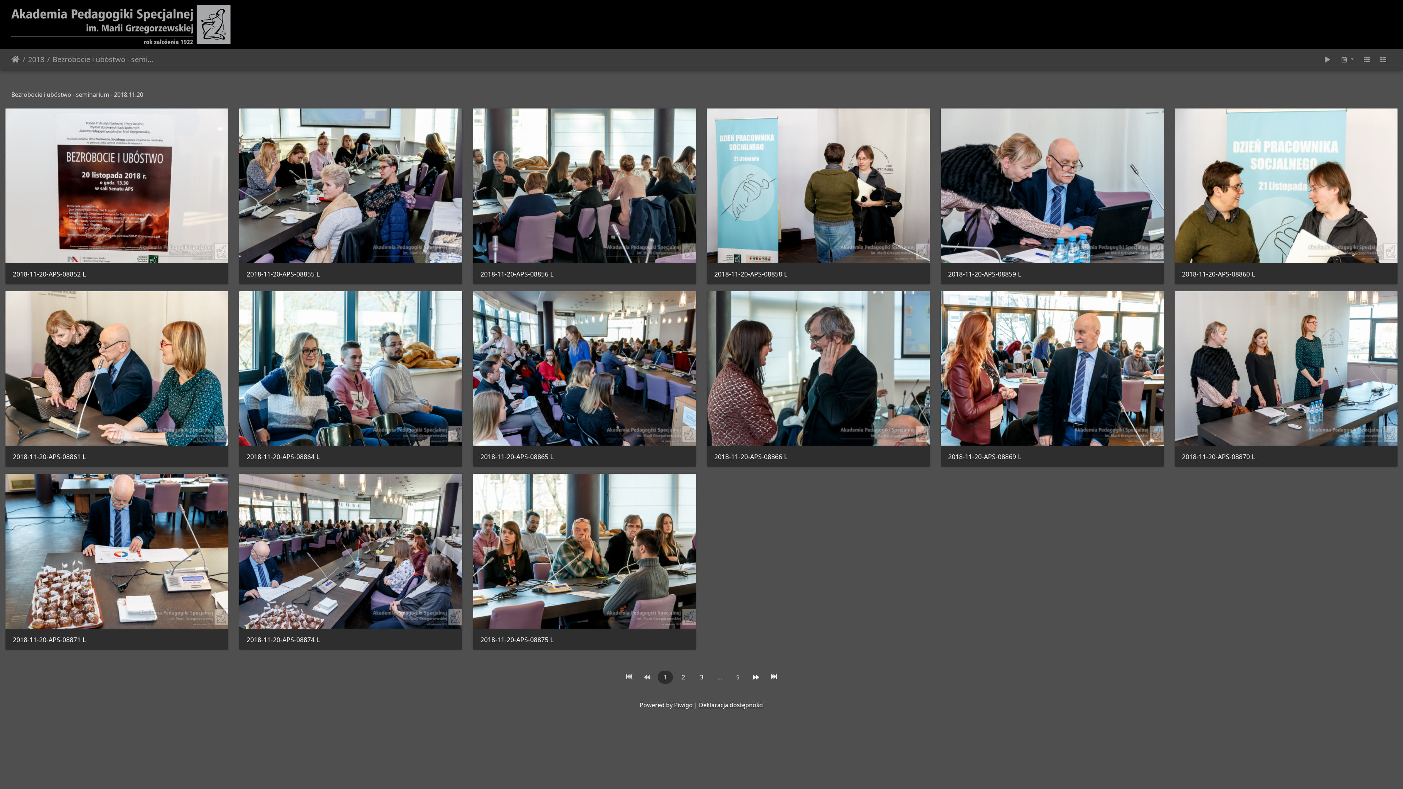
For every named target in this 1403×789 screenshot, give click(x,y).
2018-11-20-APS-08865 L (517, 457)
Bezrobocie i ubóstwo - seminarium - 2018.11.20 (103, 59)
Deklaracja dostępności (731, 705)
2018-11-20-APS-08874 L (283, 640)
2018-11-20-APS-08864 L (283, 457)
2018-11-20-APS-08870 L (1218, 457)
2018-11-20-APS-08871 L (49, 640)
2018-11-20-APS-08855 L (283, 274)
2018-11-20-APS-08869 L (984, 457)
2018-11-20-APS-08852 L (49, 274)
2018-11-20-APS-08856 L (517, 274)
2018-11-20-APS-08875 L (517, 640)
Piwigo (683, 705)
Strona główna (15, 59)
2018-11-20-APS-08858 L (750, 274)
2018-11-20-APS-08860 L (1218, 274)
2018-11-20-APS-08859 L (984, 274)
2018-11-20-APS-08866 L (750, 457)
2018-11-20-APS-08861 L (49, 457)
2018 (36, 59)
